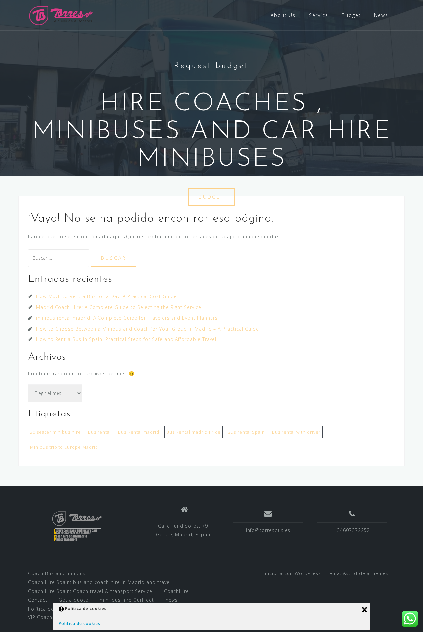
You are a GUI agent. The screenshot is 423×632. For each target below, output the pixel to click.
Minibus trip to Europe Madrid (64, 447)
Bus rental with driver (296, 432)
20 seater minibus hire (55, 432)
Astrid (350, 573)
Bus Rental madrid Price (193, 432)
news (172, 600)
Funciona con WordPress (291, 573)
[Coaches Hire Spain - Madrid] (61, 15)
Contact (37, 600)
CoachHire (176, 591)
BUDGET (211, 197)
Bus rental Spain (246, 432)
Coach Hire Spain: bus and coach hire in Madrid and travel (99, 582)
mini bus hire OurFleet (127, 600)
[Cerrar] (364, 609)
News (381, 15)
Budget (351, 15)
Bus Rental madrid (138, 432)
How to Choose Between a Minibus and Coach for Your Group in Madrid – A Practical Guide (147, 329)
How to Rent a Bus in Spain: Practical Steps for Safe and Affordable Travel (126, 339)
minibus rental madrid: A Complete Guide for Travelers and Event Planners (127, 318)
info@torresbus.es (268, 530)
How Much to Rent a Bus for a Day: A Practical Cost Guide (106, 296)
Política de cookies (80, 623)
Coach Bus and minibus (57, 573)
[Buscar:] (59, 258)
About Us (283, 15)
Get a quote (73, 600)
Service (318, 15)
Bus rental (99, 432)
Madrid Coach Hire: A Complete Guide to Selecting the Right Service (118, 307)
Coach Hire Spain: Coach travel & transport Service (90, 591)
